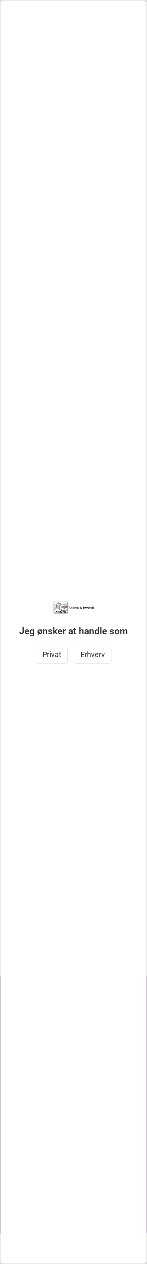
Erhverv (92, 655)
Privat (51, 655)
